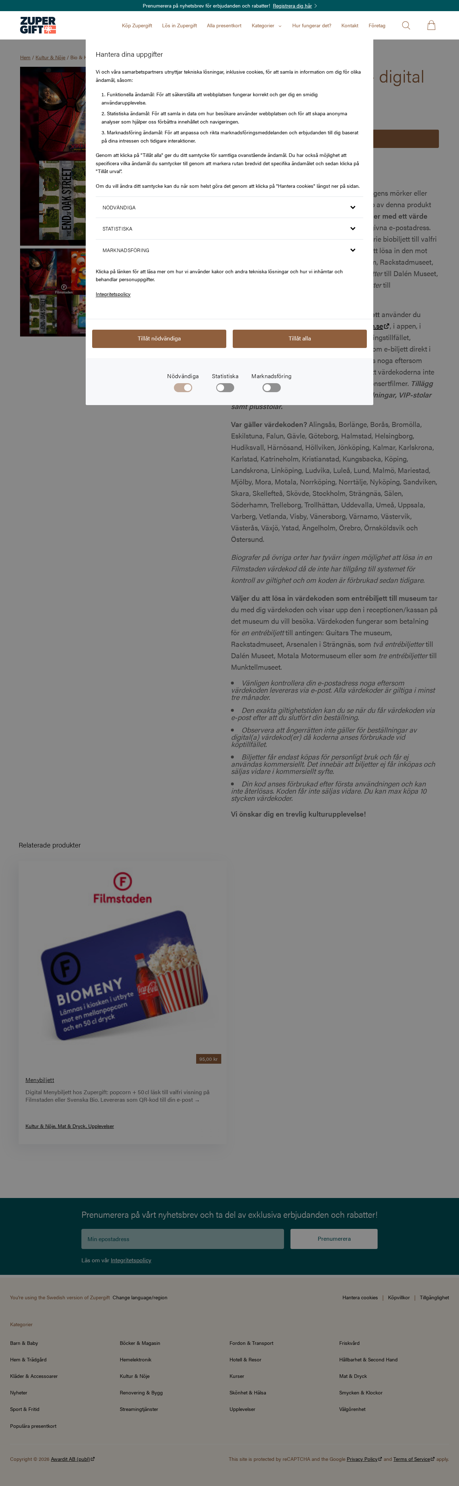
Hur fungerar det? (311, 25)
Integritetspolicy (113, 293)
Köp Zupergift (137, 25)
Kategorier (263, 25)
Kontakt (349, 25)
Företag (377, 25)
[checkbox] (225, 389)
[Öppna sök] (405, 25)
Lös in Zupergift (179, 25)
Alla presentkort (224, 25)
